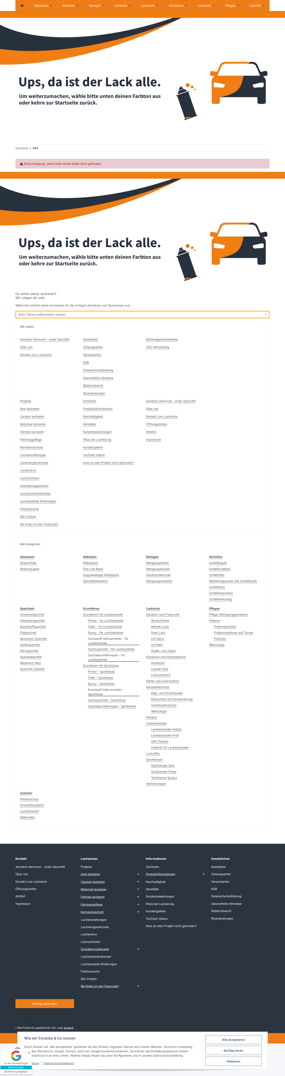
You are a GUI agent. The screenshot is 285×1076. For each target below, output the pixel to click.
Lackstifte (153, 753)
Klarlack (151, 717)
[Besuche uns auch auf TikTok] (61, 1018)
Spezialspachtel (31, 657)
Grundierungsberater (34, 485)
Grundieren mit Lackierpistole (103, 614)
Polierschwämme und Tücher (233, 632)
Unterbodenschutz (164, 705)
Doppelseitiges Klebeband (101, 575)
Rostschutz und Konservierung (172, 699)
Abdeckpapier (29, 569)
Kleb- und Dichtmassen (167, 693)
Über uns (26, 347)
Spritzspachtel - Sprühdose (107, 700)
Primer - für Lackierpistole (105, 620)
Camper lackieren (32, 416)
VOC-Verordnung (157, 347)
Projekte (25, 401)
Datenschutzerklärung (59, 1063)
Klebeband (90, 563)
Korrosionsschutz (31, 447)
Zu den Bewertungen (16, 1063)
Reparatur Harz (30, 663)
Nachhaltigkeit (93, 416)
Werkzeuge (158, 711)
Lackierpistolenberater (35, 493)
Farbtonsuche (29, 509)
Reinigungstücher (158, 569)
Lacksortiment (29, 478)
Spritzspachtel (30, 644)
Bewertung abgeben (16, 1071)
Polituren (220, 638)
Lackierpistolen (156, 723)
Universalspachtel (32, 614)
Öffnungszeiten (156, 424)
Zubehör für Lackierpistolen (170, 747)
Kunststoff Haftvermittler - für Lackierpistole (108, 641)
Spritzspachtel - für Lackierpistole (111, 649)
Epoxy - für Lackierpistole (105, 632)
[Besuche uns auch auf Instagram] (50, 1018)
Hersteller (89, 424)
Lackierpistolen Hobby (166, 729)
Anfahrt (151, 432)
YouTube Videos (94, 455)
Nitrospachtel (29, 650)
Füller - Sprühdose (100, 677)
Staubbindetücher (158, 575)
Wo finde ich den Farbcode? (39, 524)
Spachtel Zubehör (32, 669)
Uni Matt (157, 644)
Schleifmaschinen (221, 593)
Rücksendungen (94, 393)
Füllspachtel (28, 632)
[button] (110, 874)
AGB (86, 362)
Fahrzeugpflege (31, 439)
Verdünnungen (156, 783)
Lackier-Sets (159, 669)
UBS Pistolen (159, 741)
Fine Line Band (93, 569)
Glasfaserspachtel (32, 620)
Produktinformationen (97, 408)
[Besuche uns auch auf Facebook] (19, 1018)
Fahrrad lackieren (32, 432)
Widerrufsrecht (93, 385)
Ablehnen (233, 1061)
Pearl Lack (158, 632)
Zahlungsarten (93, 347)
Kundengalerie (93, 447)
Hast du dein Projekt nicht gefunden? (108, 462)
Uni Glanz (157, 638)
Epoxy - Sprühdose (101, 683)
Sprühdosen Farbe (163, 771)
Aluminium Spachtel (33, 638)
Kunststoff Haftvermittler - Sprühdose (106, 692)
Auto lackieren (29, 408)
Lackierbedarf (29, 811)
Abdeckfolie (28, 563)
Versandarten (92, 354)
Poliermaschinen (225, 626)
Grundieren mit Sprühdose (101, 665)
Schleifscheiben (220, 569)
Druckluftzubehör (32, 805)
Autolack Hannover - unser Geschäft (44, 339)
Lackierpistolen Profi (165, 735)
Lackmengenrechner (34, 462)
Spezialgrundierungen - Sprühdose (112, 706)
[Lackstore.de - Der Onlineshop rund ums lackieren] (22, 5)
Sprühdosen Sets (162, 765)
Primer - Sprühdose (101, 671)
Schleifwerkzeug (220, 599)
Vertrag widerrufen (44, 1003)
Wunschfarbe (160, 620)
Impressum (31, 1063)
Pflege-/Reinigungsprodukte (228, 614)
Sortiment (89, 401)
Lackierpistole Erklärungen (38, 501)
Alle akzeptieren (233, 1039)
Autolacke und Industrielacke (166, 657)
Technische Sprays (164, 777)
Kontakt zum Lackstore (36, 354)
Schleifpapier (218, 563)
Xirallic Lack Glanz (163, 650)
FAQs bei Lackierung (97, 439)
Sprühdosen (154, 759)
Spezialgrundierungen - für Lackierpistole (106, 657)
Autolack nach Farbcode (162, 614)
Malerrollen (27, 817)
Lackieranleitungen (33, 455)
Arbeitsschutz (29, 799)
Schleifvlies (216, 575)
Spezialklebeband (95, 581)
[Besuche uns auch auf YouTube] (30, 1018)
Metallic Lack (160, 626)
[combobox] (138, 314)
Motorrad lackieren (33, 424)
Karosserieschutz (157, 687)
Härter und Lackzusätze (162, 681)
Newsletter (90, 339)
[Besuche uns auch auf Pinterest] (40, 1018)
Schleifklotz (217, 587)
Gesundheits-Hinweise (98, 378)
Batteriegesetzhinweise (162, 339)
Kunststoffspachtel (33, 626)
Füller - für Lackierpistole (105, 626)
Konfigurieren (233, 1050)
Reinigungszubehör (159, 581)
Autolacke (158, 663)
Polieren (214, 620)
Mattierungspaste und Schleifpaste (233, 581)
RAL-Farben (28, 516)
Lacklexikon (28, 470)
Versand (68, 1027)
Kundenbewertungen (97, 432)
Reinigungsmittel (157, 563)
